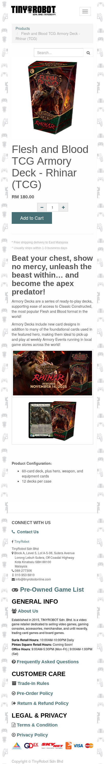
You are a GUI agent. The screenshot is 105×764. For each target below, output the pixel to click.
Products (23, 28)
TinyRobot (21, 541)
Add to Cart (32, 217)
